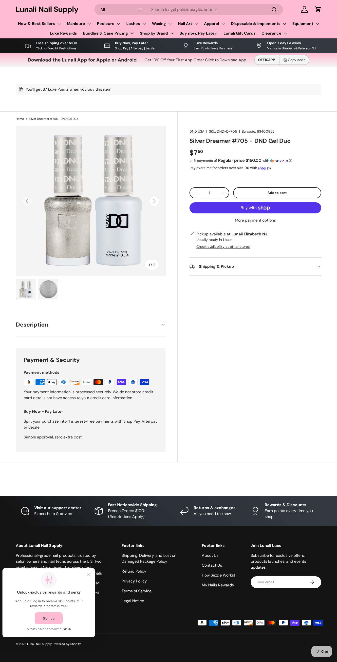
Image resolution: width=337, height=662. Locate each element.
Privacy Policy (134, 581)
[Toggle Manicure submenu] (89, 24)
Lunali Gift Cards (240, 33)
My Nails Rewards (218, 585)
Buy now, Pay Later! (199, 33)
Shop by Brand (154, 33)
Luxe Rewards (63, 33)
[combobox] (188, 9)
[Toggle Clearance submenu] (285, 33)
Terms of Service (136, 591)
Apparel (211, 23)
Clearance (271, 33)
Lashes (133, 23)
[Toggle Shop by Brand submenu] (172, 33)
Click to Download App (225, 59)
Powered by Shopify (67, 644)
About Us (210, 555)
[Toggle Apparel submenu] (223, 24)
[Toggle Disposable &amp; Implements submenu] (284, 24)
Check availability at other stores (223, 246)
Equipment (302, 23)
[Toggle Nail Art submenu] (196, 24)
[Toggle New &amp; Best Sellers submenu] (59, 24)
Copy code (296, 60)
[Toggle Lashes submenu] (144, 24)
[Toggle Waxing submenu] (170, 24)
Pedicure (105, 23)
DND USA (196, 131)
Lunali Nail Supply (39, 644)
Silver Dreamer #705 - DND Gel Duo (53, 119)
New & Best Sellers (36, 23)
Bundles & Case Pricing (105, 33)
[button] (318, 9)
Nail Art (185, 23)
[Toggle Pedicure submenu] (118, 24)
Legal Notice (133, 600)
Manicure (76, 23)
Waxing (159, 23)
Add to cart (277, 192)
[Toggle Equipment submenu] (317, 24)
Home (20, 119)
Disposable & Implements (256, 23)
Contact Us (212, 565)
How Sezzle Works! (218, 575)
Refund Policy (134, 571)
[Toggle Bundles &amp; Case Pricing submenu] (132, 33)
